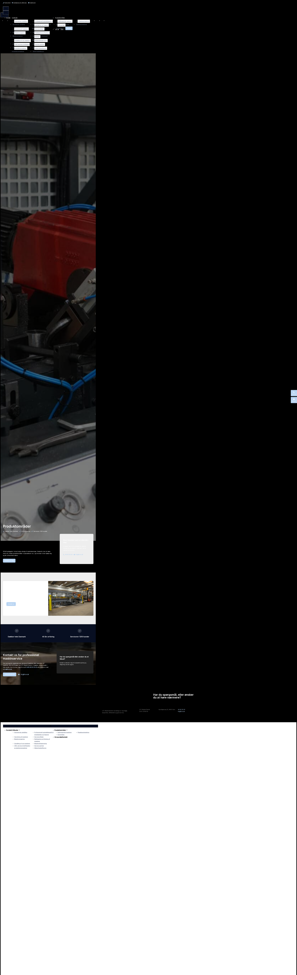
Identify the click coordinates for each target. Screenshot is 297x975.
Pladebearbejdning (83, 21)
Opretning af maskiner (21, 29)
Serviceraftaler (39, 29)
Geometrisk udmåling (21, 21)
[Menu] (6, 8)
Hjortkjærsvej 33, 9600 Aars (20, 2)
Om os (57, 29)
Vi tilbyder (15, 18)
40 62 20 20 (7, 2)
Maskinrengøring (20, 33)
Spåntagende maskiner (65, 21)
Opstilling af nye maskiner (22, 40)
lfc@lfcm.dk (33, 2)
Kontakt (69, 28)
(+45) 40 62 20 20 (31, 667)
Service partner (39, 44)
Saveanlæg (61, 25)
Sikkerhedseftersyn (40, 48)
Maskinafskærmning (41, 40)
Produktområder (60, 18)
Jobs (61, 29)
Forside (8, 18)
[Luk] (50, 726)
